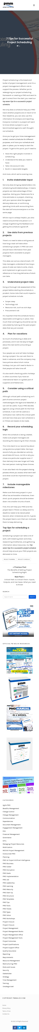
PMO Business (8, 863)
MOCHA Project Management (13, 850)
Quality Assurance (9, 951)
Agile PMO (6, 805)
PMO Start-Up (8, 893)
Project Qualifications (11, 944)
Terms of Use (6, 1011)
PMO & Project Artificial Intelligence (16, 860)
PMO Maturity (8, 889)
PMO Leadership (9, 883)
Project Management (10, 928)
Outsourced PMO (9, 854)
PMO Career (7, 867)
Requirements (8, 957)
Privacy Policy (6, 1008)
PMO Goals (7, 873)
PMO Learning (8, 886)
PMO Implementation (11, 876)
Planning (6, 857)
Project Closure (8, 922)
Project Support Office (11, 948)
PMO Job (6, 880)
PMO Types (7, 912)
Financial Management (11, 834)
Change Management (11, 815)
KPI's (4, 841)
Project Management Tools (12, 938)
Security (6, 970)
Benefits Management (11, 808)
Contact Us (5, 1014)
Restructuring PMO (10, 964)
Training (6, 983)
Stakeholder (7, 974)
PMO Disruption (9, 870)
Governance (7, 838)
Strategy (6, 977)
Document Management (12, 825)
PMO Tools (6, 906)
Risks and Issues (9, 967)
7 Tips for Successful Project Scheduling (19, 40)
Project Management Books (13, 931)
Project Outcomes (9, 941)
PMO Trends (7, 909)
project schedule (24, 559)
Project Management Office (13, 935)
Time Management (9, 980)
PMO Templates (8, 899)
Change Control (8, 812)
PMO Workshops (9, 919)
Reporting (6, 954)
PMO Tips (6, 902)
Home (4, 1005)
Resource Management (11, 961)
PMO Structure (8, 896)
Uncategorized (8, 986)
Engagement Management (12, 828)
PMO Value (7, 915)
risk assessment (23, 287)
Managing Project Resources (13, 844)
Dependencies (8, 821)
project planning (9, 559)
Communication (9, 818)
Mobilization (7, 847)
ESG (4, 831)
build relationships (20, 188)
